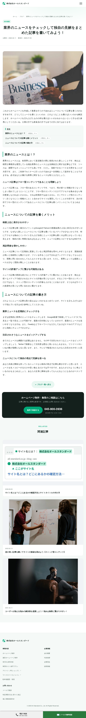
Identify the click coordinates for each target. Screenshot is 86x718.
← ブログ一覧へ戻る (43, 384)
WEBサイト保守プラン (10, 666)
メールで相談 (7, 690)
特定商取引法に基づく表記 (12, 695)
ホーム (15, 16)
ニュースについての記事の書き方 (19, 143)
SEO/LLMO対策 (8, 662)
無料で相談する (33, 410)
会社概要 (47, 653)
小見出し (31, 133)
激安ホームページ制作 (10, 658)
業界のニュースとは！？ (15, 133)
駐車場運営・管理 (9, 679)
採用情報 (47, 666)
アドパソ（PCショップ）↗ (12, 670)
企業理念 (47, 662)
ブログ (22, 16)
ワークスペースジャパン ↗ (12, 675)
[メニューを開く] (80, 3)
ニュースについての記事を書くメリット (21, 138)
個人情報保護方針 (9, 699)
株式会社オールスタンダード (17, 3)
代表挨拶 (47, 658)
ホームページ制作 (9, 653)
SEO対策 (7, 21)
